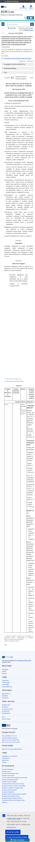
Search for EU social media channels (12, 749)
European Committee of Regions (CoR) (12, 788)
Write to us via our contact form (10, 740)
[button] (17, 840)
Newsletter (5, 696)
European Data (6, 705)
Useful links (5, 698)
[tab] (18, 64)
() (24, 118)
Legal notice (5, 680)
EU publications (6, 713)
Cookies (4, 762)
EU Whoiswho (6, 711)
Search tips (12, 28)
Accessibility (5, 684)
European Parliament (7, 769)
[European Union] (6, 725)
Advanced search (29, 30)
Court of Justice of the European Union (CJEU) (14, 777)
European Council (6, 771)
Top (5, 644)
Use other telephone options (9, 738)
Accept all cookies (13, 832)
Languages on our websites (9, 756)
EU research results (7, 709)
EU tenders (5, 707)
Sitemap (4, 673)
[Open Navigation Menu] (2, 24)
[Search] (32, 24)
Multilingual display (10, 68)
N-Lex (3, 717)
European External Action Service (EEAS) (13, 784)
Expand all (22, 61)
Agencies (4, 802)
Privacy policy (5, 758)
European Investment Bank (9, 790)
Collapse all (30, 61)
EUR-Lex (7, 12)
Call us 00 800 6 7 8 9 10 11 (9, 736)
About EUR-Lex (6, 693)
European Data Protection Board (10, 796)
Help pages (5, 669)
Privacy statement (7, 686)
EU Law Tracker (6, 719)
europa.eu (14, 728)
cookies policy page (14, 818)
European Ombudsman (8, 792)
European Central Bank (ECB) (10, 779)
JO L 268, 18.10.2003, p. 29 (13, 379)
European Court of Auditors (9, 781)
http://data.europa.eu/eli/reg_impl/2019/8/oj (17, 58)
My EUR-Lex (23, 8)
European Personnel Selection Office (12, 798)
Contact (4, 671)
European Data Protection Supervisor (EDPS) (14, 794)
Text (5, 72)
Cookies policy (6, 682)
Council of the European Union (10, 773)
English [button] (31, 8)
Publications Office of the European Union (13, 800)
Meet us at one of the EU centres (11, 742)
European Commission (8, 775)
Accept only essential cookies (17, 837)
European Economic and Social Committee (13, 786)
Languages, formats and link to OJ (14, 64)
